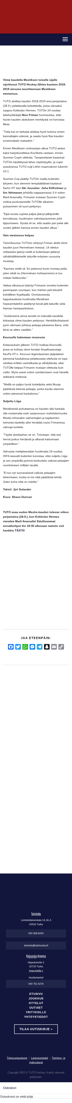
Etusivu (36, 993)
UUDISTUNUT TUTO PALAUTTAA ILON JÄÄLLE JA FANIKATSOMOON (50, 752)
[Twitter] (18, 647)
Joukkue (36, 998)
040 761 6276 (36, 983)
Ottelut (36, 1003)
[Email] (54, 647)
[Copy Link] (61, 647)
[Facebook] (10, 647)
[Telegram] (39, 647)
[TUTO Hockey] (29, 40)
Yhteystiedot (36, 1016)
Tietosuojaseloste (17, 1058)
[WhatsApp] (25, 647)
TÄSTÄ (19, 530)
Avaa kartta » (36, 970)
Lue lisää (13, 850)
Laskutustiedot (39, 1058)
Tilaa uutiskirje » (36, 1029)
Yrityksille (36, 1012)
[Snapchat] (46, 647)
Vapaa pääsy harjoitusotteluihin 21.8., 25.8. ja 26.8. (30, 749)
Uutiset (36, 1007)
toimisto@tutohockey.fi (36, 945)
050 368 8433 (36, 933)
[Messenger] (32, 647)
